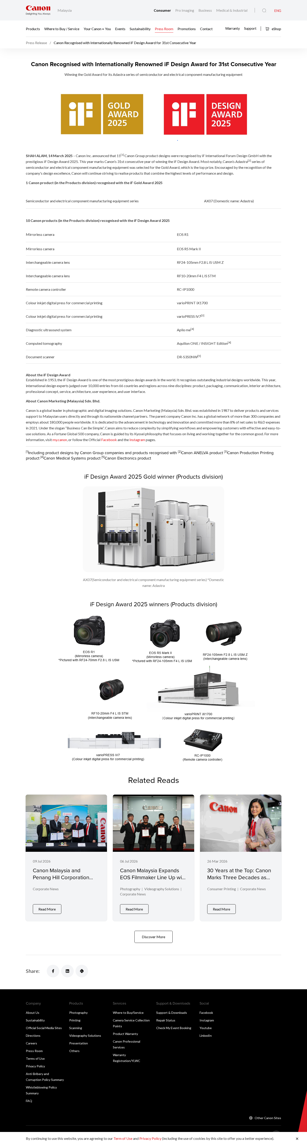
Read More (47, 909)
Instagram (137, 439)
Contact (206, 29)
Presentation (78, 1043)
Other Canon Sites (268, 1118)
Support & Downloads (171, 1012)
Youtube (206, 1028)
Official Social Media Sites (44, 1028)
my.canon (60, 439)
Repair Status (165, 1020)
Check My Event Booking (173, 1028)
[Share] (53, 971)
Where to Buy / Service (61, 29)
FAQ (29, 1101)
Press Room (164, 29)
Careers (31, 1043)
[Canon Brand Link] (38, 10)
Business (205, 10)
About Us (32, 1012)
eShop (276, 29)
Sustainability (140, 29)
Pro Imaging (185, 10)
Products (33, 29)
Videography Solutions (161, 889)
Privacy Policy (35, 1066)
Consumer (163, 10)
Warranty (232, 28)
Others (74, 1051)
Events (120, 29)
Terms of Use (35, 1058)
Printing (74, 1020)
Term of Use (122, 1138)
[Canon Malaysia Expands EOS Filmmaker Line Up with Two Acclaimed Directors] (153, 858)
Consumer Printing (221, 889)
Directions (33, 1035)
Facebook (109, 439)
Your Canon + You (97, 29)
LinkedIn (206, 1035)
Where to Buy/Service (128, 1012)
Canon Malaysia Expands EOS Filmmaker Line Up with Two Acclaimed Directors (153, 877)
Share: (33, 971)
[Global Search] (264, 10)
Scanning (75, 1028)
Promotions (187, 29)
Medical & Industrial (231, 10)
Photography (130, 889)
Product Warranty (125, 1034)
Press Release (36, 43)
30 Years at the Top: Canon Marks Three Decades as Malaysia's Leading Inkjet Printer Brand (239, 880)
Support (250, 28)
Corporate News (46, 889)
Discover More (153, 937)
